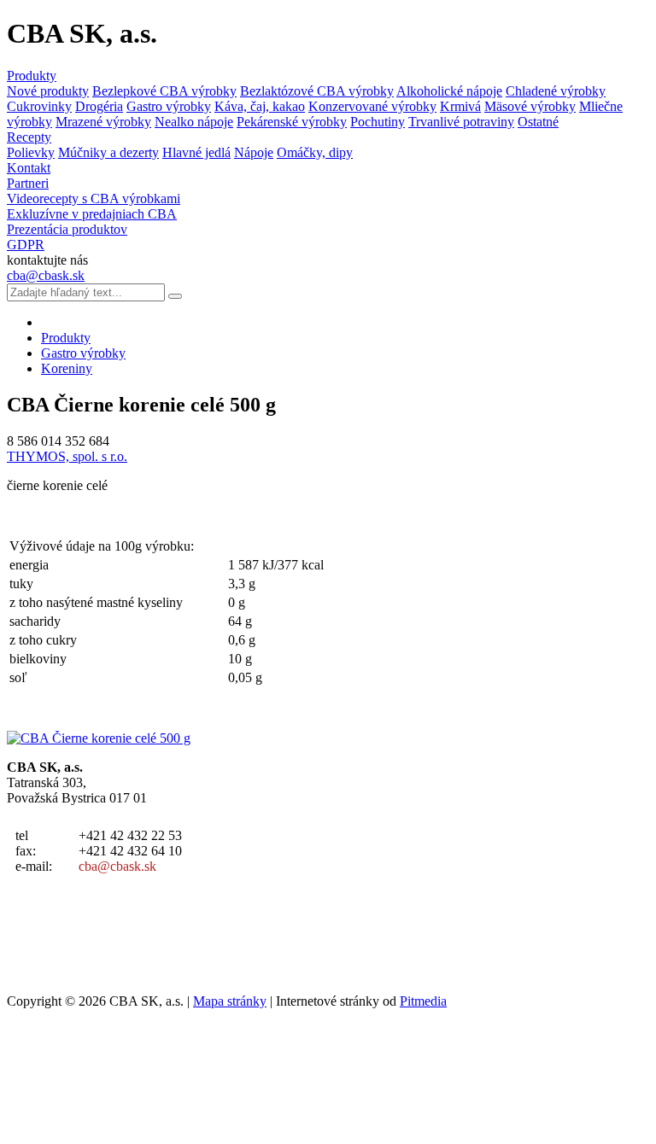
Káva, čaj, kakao (259, 106)
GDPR (25, 244)
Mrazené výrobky (103, 121)
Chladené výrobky (556, 91)
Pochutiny (377, 121)
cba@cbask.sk (46, 275)
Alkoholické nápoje (449, 91)
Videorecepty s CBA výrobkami (93, 198)
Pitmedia (423, 1001)
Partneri (28, 183)
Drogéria (99, 106)
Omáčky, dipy (315, 152)
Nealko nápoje (194, 121)
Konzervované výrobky (372, 106)
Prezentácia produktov (67, 229)
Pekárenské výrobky (292, 121)
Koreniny (66, 368)
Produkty (31, 75)
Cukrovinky (39, 106)
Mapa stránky (229, 1001)
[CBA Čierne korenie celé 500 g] (98, 738)
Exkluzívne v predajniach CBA (92, 214)
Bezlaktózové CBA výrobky (317, 91)
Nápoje (253, 152)
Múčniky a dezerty (108, 152)
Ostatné (538, 121)
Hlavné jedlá (196, 152)
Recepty (29, 137)
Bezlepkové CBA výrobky (164, 91)
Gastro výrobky (168, 106)
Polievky (31, 152)
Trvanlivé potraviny (461, 121)
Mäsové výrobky (530, 106)
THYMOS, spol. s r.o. (67, 456)
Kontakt (28, 168)
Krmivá (460, 106)
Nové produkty (48, 91)
